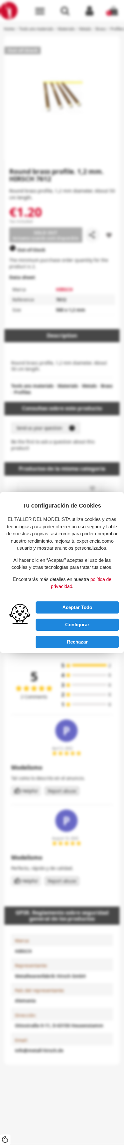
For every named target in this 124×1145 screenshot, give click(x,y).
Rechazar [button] (77, 641)
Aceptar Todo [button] (77, 607)
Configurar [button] (77, 624)
